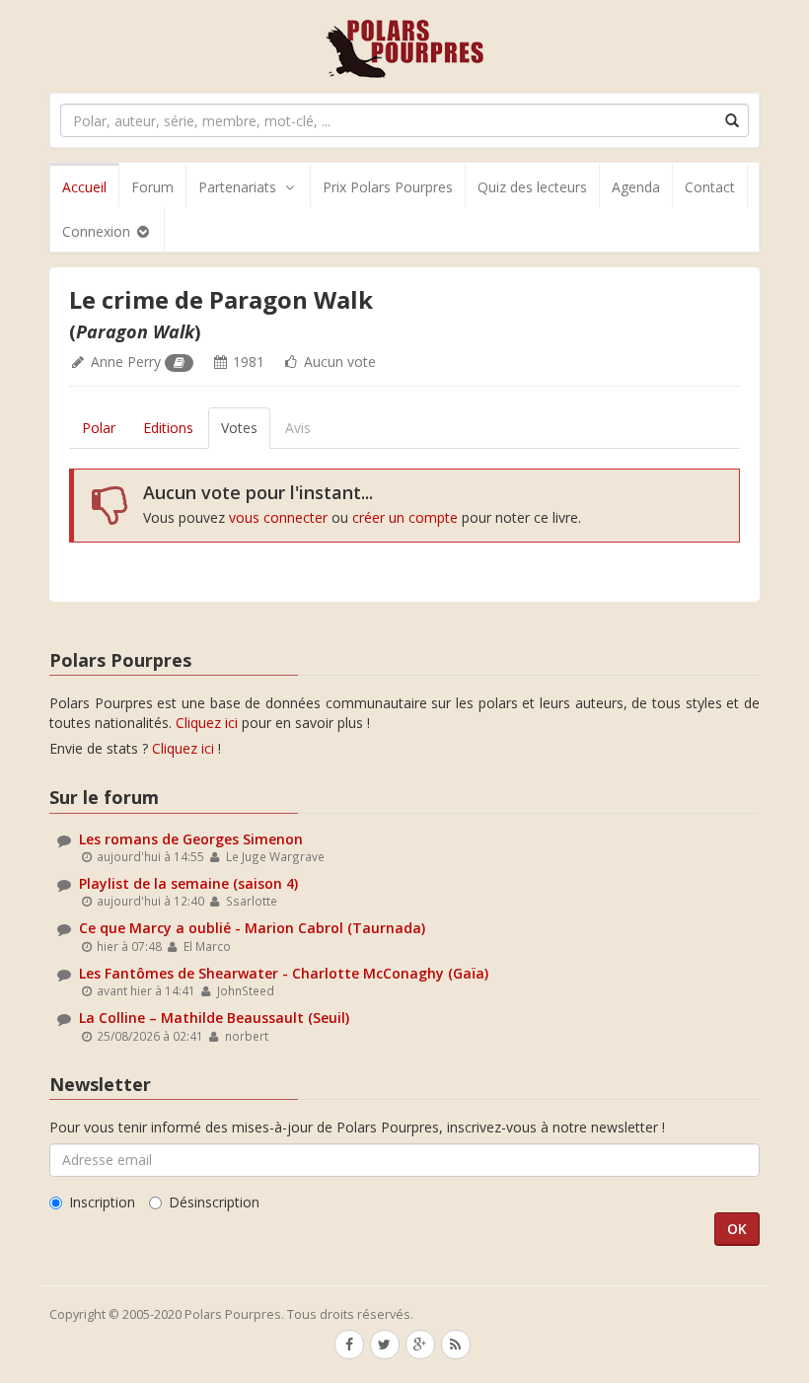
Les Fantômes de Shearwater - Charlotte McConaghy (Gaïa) (283, 973)
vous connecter (278, 517)
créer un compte (405, 517)
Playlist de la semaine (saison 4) (188, 883)
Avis (298, 427)
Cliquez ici (207, 722)
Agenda (636, 187)
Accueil (84, 187)
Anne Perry (126, 361)
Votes (239, 427)
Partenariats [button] (237, 187)
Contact (710, 187)
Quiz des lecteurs (532, 187)
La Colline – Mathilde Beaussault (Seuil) (214, 1017)
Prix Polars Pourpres (388, 187)
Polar (98, 427)
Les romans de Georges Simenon (191, 839)
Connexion (98, 231)
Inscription (102, 1202)
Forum (152, 187)
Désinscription (214, 1202)
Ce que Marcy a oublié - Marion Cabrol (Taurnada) (252, 927)
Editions (168, 427)
